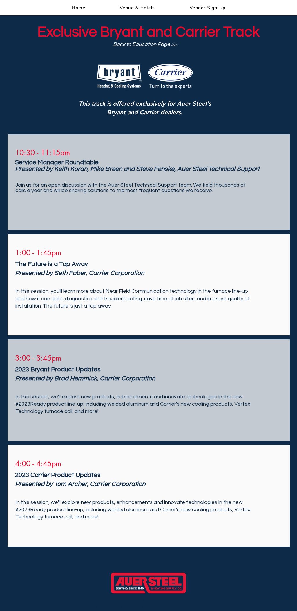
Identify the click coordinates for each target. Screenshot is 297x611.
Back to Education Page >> (145, 44)
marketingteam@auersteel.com (166, 607)
